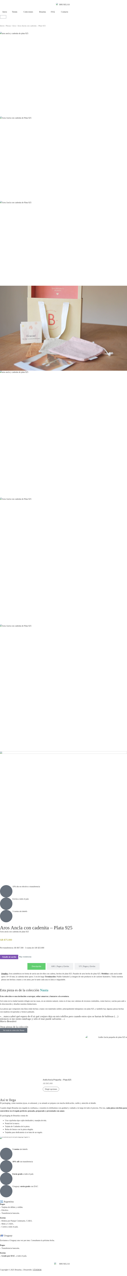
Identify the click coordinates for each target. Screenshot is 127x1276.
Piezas (8, 26)
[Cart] (3, 16)
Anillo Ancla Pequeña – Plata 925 (57, 1080)
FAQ (53, 12)
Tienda (14, 12)
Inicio (4, 12)
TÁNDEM (37, 1270)
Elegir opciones (51, 1089)
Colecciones (28, 12)
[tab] (36, 966)
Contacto (64, 12)
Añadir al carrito (9, 957)
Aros (14, 26)
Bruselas (42, 12)
